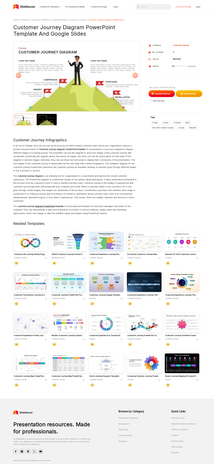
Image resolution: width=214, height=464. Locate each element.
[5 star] (186, 66)
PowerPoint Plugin (99, 7)
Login (198, 7)
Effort (187, 123)
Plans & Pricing (178, 418)
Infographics (124, 424)
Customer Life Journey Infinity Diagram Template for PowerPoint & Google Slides (30, 254)
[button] (45, 76)
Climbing (177, 123)
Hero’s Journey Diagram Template (104, 376)
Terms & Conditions (179, 429)
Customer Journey (77, 20)
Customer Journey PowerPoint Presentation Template (68, 295)
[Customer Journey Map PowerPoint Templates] (68, 363)
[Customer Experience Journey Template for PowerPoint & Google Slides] (144, 282)
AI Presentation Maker (75, 7)
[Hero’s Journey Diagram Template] (106, 363)
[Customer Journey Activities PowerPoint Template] (182, 323)
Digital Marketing (59, 20)
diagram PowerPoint (45, 206)
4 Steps (155, 123)
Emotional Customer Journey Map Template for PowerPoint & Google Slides (143, 254)
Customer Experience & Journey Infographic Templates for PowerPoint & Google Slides (105, 335)
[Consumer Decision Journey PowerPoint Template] (144, 363)
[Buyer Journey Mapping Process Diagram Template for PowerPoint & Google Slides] (182, 363)
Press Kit (175, 452)
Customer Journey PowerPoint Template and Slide (143, 335)
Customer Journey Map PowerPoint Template (30, 376)
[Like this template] (46, 258)
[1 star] (177, 66)
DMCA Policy (177, 447)
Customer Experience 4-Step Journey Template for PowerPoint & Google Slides (30, 335)
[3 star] (181, 66)
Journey (181, 128)
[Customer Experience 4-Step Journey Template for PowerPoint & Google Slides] (30, 323)
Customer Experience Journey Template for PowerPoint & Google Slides (143, 295)
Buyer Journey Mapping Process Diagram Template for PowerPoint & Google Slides (181, 376)
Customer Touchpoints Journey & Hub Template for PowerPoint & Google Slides (30, 295)
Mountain (192, 128)
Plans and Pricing (183, 7)
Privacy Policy (177, 441)
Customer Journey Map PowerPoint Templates (68, 376)
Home (15, 20)
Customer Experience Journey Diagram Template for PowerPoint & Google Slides (105, 254)
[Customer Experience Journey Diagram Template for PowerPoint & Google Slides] (106, 241)
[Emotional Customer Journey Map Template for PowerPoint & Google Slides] (144, 241)
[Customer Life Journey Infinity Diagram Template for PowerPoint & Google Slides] (30, 241)
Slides (190, 94)
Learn (115, 7)
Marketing (46, 20)
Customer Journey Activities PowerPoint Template (181, 335)
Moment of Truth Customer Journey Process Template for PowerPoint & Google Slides (181, 254)
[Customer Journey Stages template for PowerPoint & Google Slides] (106, 282)
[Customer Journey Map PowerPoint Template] (30, 363)
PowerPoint (162, 94)
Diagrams (123, 441)
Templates (25, 20)
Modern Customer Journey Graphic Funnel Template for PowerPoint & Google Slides (68, 335)
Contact (174, 435)
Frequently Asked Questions (183, 424)
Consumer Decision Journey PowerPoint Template (143, 376)
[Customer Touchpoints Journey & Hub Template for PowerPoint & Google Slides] (30, 282)
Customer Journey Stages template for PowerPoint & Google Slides (105, 295)
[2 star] (179, 66)
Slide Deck (123, 430)
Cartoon (166, 123)
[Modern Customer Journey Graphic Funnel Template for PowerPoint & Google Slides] (68, 323)
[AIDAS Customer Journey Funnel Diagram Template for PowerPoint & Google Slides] (68, 241)
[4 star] (184, 66)
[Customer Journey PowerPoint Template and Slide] (144, 323)
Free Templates (125, 435)
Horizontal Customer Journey (163, 128)
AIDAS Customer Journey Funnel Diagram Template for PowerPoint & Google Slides (68, 254)
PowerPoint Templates (49, 7)
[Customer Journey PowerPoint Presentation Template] (68, 282)
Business (35, 20)
